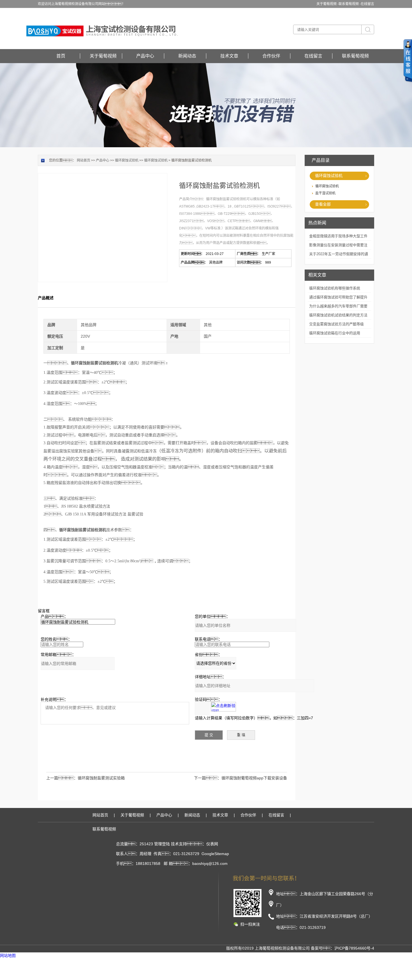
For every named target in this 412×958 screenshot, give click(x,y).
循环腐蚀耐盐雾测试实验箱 (101, 778)
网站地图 (8, 956)
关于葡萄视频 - (327, 4)
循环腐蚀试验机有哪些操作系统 (334, 288)
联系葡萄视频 (355, 56)
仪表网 (212, 844)
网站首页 (83, 160)
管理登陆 (162, 844)
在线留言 (367, 4)
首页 (60, 56)
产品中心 (145, 56)
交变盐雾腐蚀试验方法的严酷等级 (336, 324)
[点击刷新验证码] (223, 706)
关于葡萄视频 (103, 56)
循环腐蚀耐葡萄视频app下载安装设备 (254, 778)
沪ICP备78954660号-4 (354, 948)
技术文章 (229, 56)
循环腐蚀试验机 (328, 175)
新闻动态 (187, 56)
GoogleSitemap (215, 853)
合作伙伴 (271, 56)
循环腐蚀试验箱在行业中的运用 (334, 333)
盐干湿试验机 (325, 193)
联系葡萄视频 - (350, 4)
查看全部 (323, 204)
